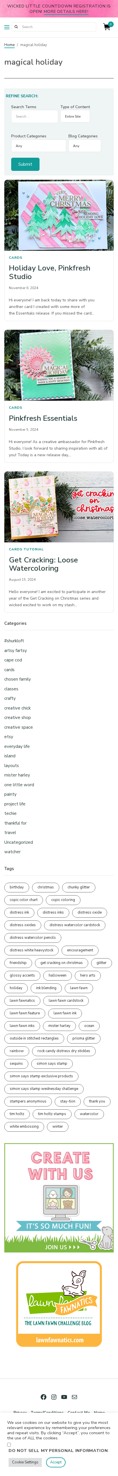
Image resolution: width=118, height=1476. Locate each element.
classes (11, 689)
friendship (18, 962)
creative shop (17, 717)
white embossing (24, 1126)
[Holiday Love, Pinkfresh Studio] (59, 215)
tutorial (33, 549)
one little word (19, 785)
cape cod (13, 660)
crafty (10, 698)
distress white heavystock (31, 950)
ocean (89, 1025)
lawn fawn (79, 988)
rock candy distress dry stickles (64, 1051)
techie (10, 813)
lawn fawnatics (22, 1000)
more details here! (66, 11)
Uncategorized (18, 842)
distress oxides (23, 925)
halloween (57, 975)
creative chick (17, 708)
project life (14, 804)
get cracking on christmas (61, 962)
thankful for (15, 823)
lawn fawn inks (22, 1025)
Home (9, 45)
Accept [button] (56, 1462)
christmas (46, 887)
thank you (97, 1101)
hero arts (87, 975)
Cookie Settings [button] (25, 1462)
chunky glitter (79, 887)
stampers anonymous (28, 1101)
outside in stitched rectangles (34, 1038)
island (9, 756)
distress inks (53, 912)
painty (10, 794)
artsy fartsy (15, 650)
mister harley (17, 775)
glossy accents (22, 975)
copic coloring (63, 899)
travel (10, 832)
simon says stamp (52, 1063)
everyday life (17, 746)
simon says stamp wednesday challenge (44, 1088)
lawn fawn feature (25, 1013)
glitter (102, 962)
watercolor (89, 1114)
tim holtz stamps (52, 1114)
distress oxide (90, 912)
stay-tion (67, 1101)
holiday (16, 988)
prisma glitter (83, 1038)
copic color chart (24, 899)
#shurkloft (14, 641)
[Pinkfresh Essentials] (59, 365)
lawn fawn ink (65, 1013)
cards (15, 257)
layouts (11, 765)
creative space (18, 727)
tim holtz (17, 1114)
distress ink (19, 912)
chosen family (17, 679)
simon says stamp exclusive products (41, 1076)
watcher (12, 852)
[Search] (16, 26)
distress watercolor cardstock (75, 925)
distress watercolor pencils (33, 937)
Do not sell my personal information (58, 1450)
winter (57, 1126)
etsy (8, 737)
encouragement (80, 950)
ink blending (46, 988)
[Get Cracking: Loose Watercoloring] (59, 506)
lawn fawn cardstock (66, 1000)
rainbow (17, 1051)
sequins (16, 1063)
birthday (17, 887)
